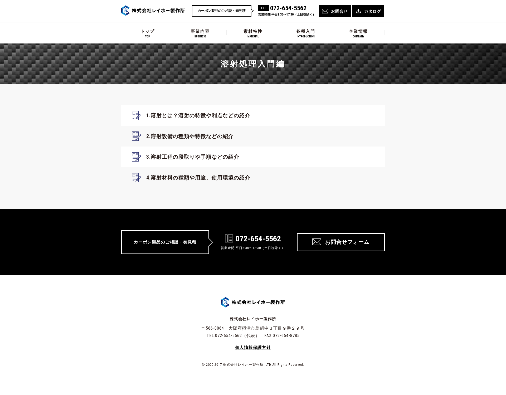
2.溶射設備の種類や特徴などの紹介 (190, 136)
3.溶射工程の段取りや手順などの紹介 (192, 157)
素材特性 (253, 33)
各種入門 (305, 33)
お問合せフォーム (347, 242)
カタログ (372, 11)
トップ (147, 33)
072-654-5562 (288, 8)
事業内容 (200, 33)
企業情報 (358, 33)
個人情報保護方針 (253, 347)
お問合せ (339, 11)
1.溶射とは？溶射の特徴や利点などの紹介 (198, 115)
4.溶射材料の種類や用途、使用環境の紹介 (198, 177)
